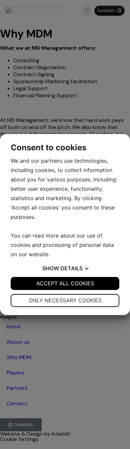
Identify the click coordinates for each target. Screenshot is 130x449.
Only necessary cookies (65, 300)
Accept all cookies (65, 283)
